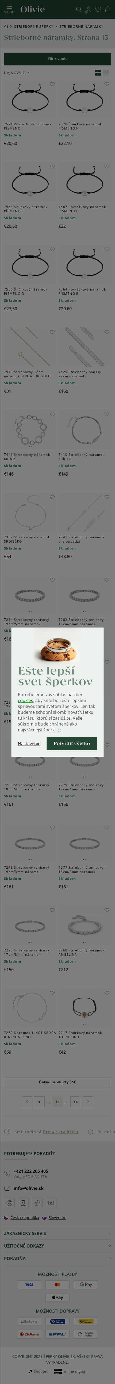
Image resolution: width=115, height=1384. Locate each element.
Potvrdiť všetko (72, 744)
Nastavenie (29, 744)
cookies (25, 700)
